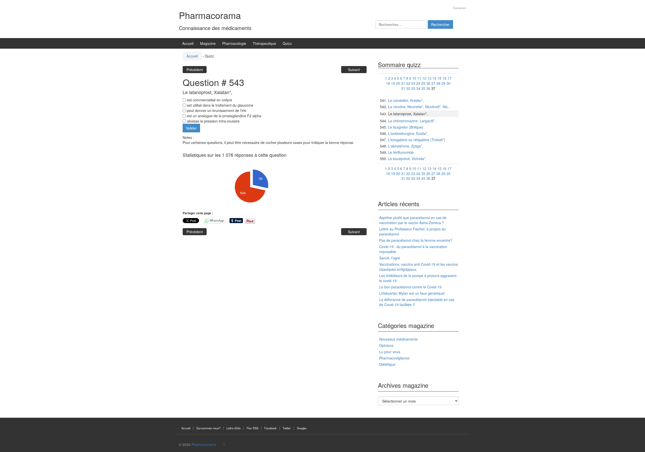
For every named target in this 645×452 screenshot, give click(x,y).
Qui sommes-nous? (208, 428)
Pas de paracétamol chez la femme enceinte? (415, 240)
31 (403, 88)
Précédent (194, 69)
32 (408, 88)
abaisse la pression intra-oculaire (213, 121)
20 (398, 83)
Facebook (270, 428)
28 (438, 83)
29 (443, 83)
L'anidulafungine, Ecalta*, (408, 133)
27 (433, 83)
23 (413, 83)
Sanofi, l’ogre (389, 257)
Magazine (208, 43)
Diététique (387, 364)
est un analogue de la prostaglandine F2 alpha (223, 115)
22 (408, 83)
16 (444, 78)
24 (418, 83)
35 (423, 88)
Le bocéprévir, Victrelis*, (407, 158)
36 (428, 88)
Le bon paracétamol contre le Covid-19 (410, 286)
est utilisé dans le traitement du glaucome (219, 105)
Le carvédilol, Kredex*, (406, 100)
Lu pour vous (389, 351)
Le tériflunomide (401, 152)
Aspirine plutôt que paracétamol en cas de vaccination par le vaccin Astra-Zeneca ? (412, 220)
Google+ (302, 428)
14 (434, 78)
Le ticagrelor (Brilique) (405, 127)
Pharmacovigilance (394, 357)
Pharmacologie (234, 43)
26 (428, 83)
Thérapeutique (264, 43)
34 (418, 88)
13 (429, 78)
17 (449, 78)
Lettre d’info (234, 428)
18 (388, 83)
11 (419, 78)
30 (448, 83)
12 (424, 78)
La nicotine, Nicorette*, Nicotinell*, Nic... (419, 106)
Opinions (386, 345)
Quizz (287, 43)
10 (414, 78)
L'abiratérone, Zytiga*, (405, 145)
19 (393, 83)
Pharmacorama (210, 15)
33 (413, 88)
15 (439, 78)
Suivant (354, 69)
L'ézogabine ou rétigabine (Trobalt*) (416, 139)
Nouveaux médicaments (398, 339)
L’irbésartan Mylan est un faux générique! (412, 293)
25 (423, 83)
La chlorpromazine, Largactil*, (412, 120)
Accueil (188, 43)
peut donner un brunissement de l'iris (216, 110)
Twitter (287, 428)
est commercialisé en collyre (209, 99)
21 (403, 83)
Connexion (459, 8)
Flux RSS (252, 428)
